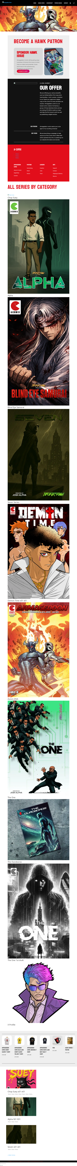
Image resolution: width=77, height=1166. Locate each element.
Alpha (10, 295)
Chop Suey (12, 197)
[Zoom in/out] (0, 1163)
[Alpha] (38, 246)
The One (11, 797)
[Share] (3, 1163)
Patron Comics (58, 3)
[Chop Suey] (38, 195)
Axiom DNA (13, 699)
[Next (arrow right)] (2, 1165)
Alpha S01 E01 (14, 1119)
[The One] (38, 748)
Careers (16, 175)
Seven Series (13, 502)
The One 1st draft (16, 960)
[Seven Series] (38, 454)
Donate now (23, 71)
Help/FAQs (16, 172)
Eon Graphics (40, 1161)
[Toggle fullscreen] (2, 1163)
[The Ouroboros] (38, 829)
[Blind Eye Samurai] (38, 351)
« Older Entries (11, 1155)
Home (34, 3)
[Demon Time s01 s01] (38, 551)
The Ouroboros (15, 862)
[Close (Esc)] (5, 1163)
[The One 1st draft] (38, 911)
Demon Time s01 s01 (17, 600)
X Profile (11, 1024)
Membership (50, 3)
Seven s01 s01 (14, 1147)
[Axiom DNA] (38, 649)
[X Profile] (38, 992)
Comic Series (41, 3)
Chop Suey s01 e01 (16, 1091)
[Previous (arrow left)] (0, 1165)
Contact (66, 3)
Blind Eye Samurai (16, 407)
